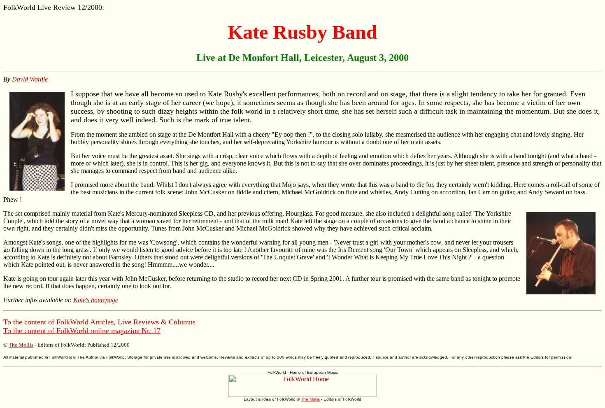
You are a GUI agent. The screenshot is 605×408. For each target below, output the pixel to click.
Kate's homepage (95, 299)
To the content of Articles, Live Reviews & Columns (99, 322)
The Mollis (21, 345)
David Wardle (30, 79)
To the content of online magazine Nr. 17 (82, 330)
